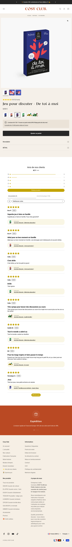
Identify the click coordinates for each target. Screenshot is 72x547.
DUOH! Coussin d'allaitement (12, 492)
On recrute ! (6, 446)
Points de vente (29, 449)
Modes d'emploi (8, 463)
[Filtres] (9, 201)
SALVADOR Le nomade (10, 506)
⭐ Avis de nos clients (9, 469)
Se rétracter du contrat (32, 456)
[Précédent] (16, 2)
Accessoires (6, 512)
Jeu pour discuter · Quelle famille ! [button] (23, 317)
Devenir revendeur (8, 466)
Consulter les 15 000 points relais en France (16, 125)
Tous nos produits (8, 483)
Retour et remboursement (32, 459)
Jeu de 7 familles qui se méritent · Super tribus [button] (26, 388)
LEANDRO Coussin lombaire (11, 499)
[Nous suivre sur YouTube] (13, 534)
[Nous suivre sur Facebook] (4, 534)
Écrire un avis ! (36, 190)
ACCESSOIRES (42, 15)
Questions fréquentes (31, 446)
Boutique (35, 15)
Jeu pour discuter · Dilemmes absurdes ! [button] (24, 222)
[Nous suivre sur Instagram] (8, 534)
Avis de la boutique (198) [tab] (43, 196)
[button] (7, 100)
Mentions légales (30, 472)
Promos (5, 515)
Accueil (29, 15)
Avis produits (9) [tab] (12, 196)
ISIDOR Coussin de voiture (11, 486)
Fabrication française (9, 456)
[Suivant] (55, 2)
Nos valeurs (6, 453)
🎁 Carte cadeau (8, 519)
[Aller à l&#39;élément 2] (12, 93)
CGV (26, 466)
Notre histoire (7, 459)
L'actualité (6, 449)
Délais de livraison (30, 453)
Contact (27, 463)
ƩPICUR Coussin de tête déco (12, 502)
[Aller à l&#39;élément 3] (18, 93)
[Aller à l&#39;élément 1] (5, 93)
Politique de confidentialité (33, 469)
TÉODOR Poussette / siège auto (12, 496)
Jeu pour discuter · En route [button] (21, 365)
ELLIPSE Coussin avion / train (12, 489)
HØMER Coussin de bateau (11, 509)
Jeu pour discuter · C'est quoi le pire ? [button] (24, 246)
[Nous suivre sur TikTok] (17, 534)
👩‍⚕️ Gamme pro (7, 472)
